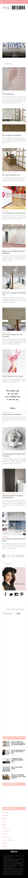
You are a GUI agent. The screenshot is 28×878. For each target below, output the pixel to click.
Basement (5, 290)
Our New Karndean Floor (11, 175)
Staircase (5, 846)
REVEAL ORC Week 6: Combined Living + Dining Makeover (18, 776)
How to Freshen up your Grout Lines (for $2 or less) (18, 752)
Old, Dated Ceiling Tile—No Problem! (12, 335)
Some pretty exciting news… (12, 414)
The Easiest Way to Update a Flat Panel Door (12, 497)
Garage (4, 828)
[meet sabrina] (14, 590)
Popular (5, 737)
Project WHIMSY (7, 332)
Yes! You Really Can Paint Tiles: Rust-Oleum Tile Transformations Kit (18, 743)
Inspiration (5, 211)
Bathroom (5, 815)
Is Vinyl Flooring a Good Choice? (14, 213)
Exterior (4, 825)
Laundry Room (6, 837)
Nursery (4, 843)
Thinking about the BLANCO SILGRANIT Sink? (17, 760)
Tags (19, 737)
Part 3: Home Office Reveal (16, 767)
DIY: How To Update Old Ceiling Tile (13, 294)
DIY (3, 92)
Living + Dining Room (8, 840)
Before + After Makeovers (9, 493)
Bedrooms (5, 536)
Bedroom (5, 818)
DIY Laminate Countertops (11, 135)
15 (13, 556)
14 (24, 133)
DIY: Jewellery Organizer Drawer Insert (13, 540)
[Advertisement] (14, 27)
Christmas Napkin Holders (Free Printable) (13, 455)
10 (24, 290)
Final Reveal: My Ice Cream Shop (14, 55)
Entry (3, 821)
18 (24, 493)
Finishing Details (8, 94)
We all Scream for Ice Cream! (12, 376)
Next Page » (19, 556)
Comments (13, 737)
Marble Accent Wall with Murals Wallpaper (13, 252)
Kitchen (4, 834)
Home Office (6, 831)
